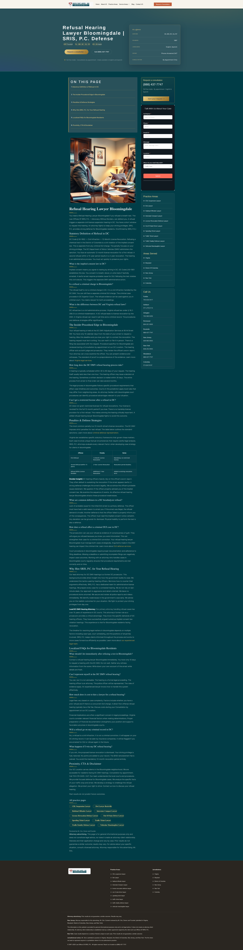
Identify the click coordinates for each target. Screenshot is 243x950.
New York (146, 345)
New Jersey (147, 337)
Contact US (139, 4)
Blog (133, 4)
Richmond (146, 321)
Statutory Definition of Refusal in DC (85, 87)
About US (104, 4)
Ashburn (146, 305)
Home (97, 4)
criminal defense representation (105, 433)
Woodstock (147, 354)
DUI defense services (122, 546)
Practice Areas (113, 4)
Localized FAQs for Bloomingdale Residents (88, 117)
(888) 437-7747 (153, 84)
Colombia (146, 362)
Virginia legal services (83, 360)
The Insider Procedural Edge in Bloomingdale (89, 94)
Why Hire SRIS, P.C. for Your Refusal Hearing (89, 110)
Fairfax (145, 296)
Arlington (146, 313)
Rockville (146, 329)
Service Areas (123, 4)
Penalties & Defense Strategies (84, 102)
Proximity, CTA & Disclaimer (83, 125)
